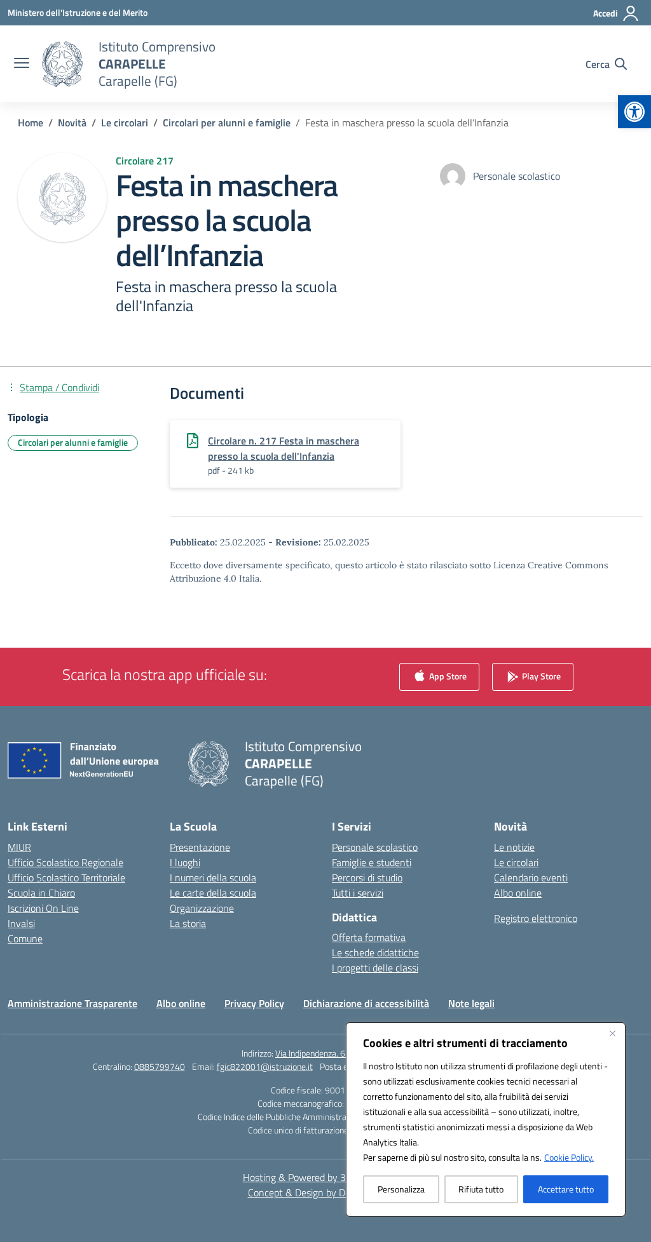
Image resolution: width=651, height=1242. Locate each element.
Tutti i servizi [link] (357, 892)
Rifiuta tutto (481, 1189)
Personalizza (401, 1189)
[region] (486, 1119)
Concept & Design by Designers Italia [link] (326, 1192)
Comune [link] (25, 938)
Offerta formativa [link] (369, 937)
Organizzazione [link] (202, 908)
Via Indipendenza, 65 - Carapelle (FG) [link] (342, 1053)
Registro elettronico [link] (535, 918)
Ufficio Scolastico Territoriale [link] (66, 877)
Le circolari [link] (516, 862)
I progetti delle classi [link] (375, 967)
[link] (634, 111)
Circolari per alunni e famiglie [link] (73, 442)
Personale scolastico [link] (375, 847)
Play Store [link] (540, 675)
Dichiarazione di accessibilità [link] (366, 1003)
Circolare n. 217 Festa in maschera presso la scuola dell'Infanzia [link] (283, 448)
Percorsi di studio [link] (367, 877)
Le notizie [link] (514, 847)
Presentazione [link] (200, 847)
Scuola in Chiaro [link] (41, 892)
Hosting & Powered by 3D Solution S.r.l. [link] (326, 1177)
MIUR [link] (19, 847)
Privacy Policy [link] (254, 1003)
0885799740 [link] (159, 1066)
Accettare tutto (566, 1189)
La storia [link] (188, 923)
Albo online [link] (518, 892)
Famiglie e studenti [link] (371, 862)
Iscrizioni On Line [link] (43, 908)
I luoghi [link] (185, 862)
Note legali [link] (471, 1003)
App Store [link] (447, 675)
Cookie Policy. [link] (569, 1157)
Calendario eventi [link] (531, 877)
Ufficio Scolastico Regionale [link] (65, 862)
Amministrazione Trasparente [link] (72, 1003)
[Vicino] (612, 1033)
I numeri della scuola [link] (213, 877)
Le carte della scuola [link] (213, 892)
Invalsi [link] (21, 923)
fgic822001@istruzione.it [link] (265, 1066)
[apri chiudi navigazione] (21, 64)
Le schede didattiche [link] (375, 952)
